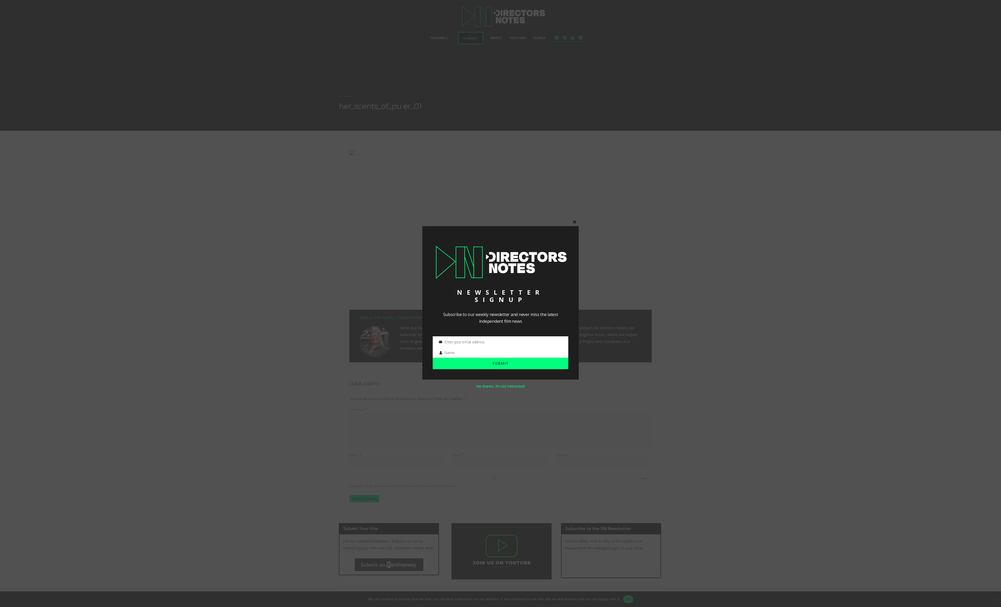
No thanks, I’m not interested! (500, 386)
